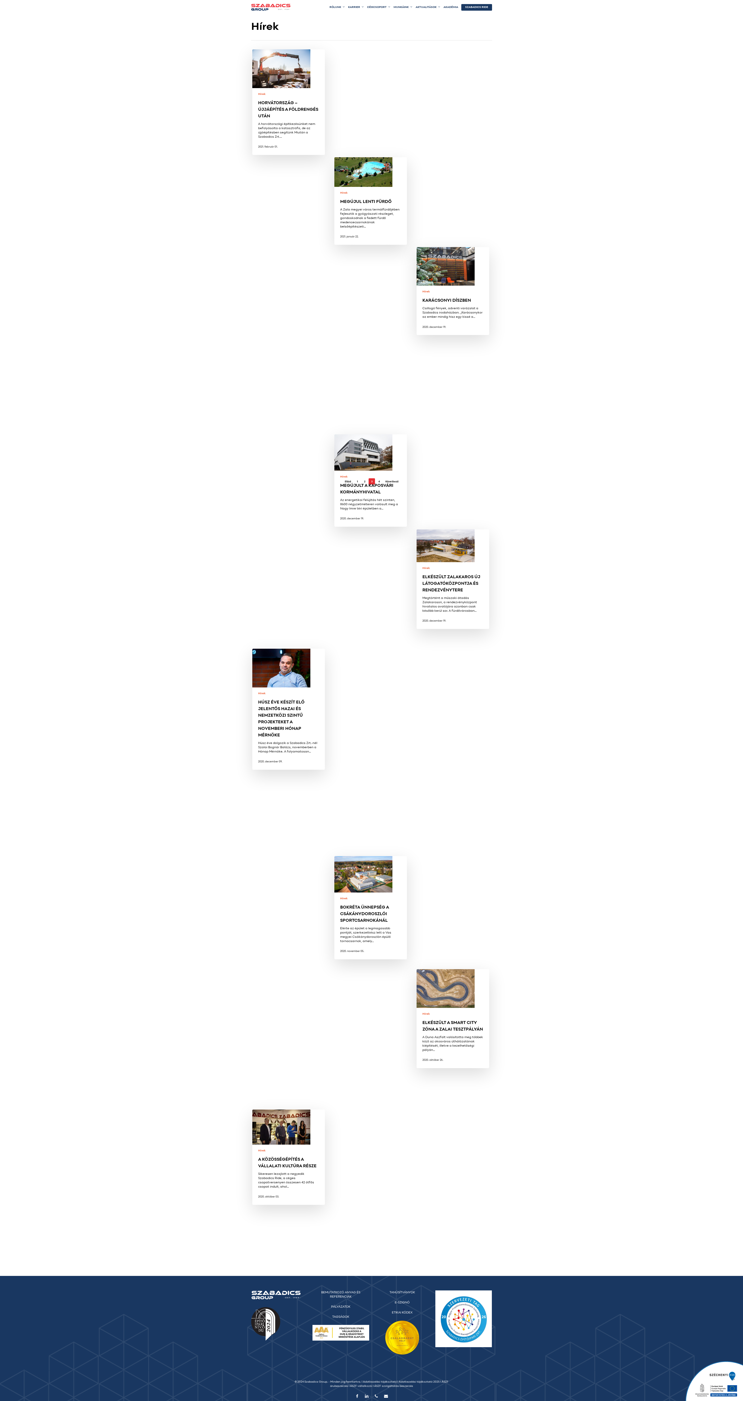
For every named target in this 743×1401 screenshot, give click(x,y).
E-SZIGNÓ (402, 1302)
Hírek (261, 94)
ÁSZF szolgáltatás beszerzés (393, 1386)
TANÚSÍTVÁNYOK (402, 1292)
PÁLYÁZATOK (340, 1306)
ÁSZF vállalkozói (361, 1386)
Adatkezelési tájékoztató (380, 1382)
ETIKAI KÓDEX (402, 1312)
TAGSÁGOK (340, 1317)
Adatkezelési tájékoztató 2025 (419, 1382)
